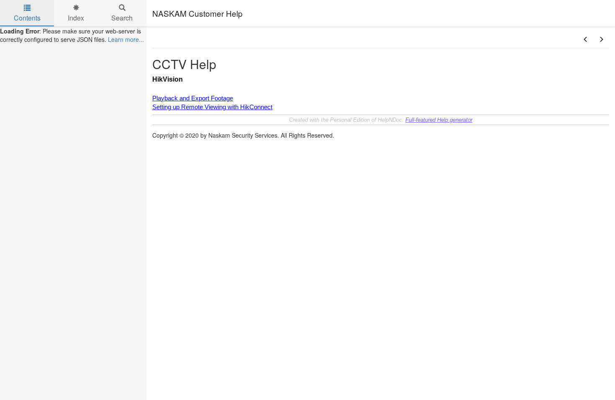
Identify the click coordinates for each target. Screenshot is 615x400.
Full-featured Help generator (438, 120)
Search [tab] (122, 18)
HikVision (167, 79)
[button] (586, 39)
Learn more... (126, 39)
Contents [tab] (27, 18)
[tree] (73, 35)
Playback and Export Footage (192, 98)
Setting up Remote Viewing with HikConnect (212, 107)
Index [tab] (76, 18)
